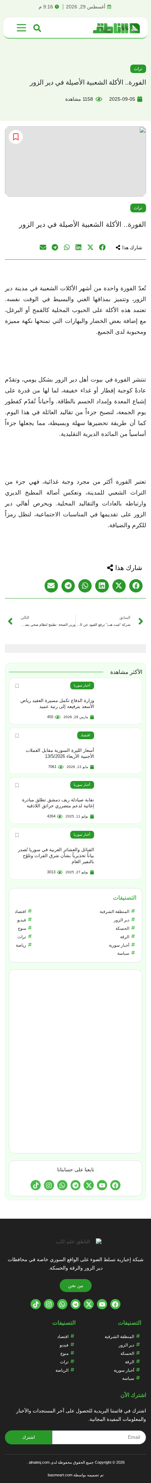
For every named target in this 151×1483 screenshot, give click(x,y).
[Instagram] (49, 1185)
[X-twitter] (89, 1185)
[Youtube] (102, 1185)
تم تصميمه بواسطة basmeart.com (76, 1475)
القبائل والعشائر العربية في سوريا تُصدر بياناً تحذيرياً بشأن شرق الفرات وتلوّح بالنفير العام (56, 855)
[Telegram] (76, 1185)
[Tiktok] (36, 1185)
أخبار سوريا (82, 685)
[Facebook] (115, 1185)
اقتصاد (85, 735)
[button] (129, 247)
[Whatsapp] (62, 1185)
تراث (138, 68)
